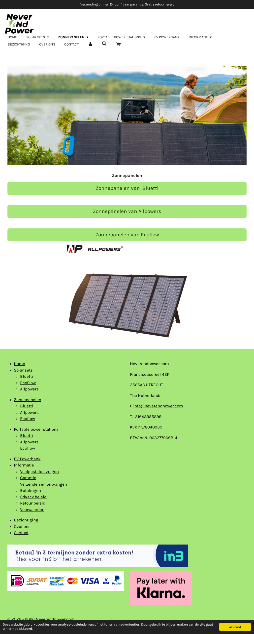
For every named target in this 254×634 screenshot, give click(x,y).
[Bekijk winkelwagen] (118, 44)
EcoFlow (28, 382)
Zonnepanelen (27, 399)
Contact (21, 532)
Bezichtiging (26, 519)
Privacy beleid (33, 496)
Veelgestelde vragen (39, 471)
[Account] (90, 44)
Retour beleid (32, 503)
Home (19, 363)
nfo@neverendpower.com (158, 405)
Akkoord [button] (235, 627)
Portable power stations (36, 429)
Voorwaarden (32, 509)
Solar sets (23, 370)
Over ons (22, 526)
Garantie (28, 477)
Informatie (24, 465)
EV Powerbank (27, 458)
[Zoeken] (104, 44)
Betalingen (30, 490)
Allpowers (29, 388)
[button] (242, 69)
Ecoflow (27, 418)
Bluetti (26, 376)
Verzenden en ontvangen (43, 484)
